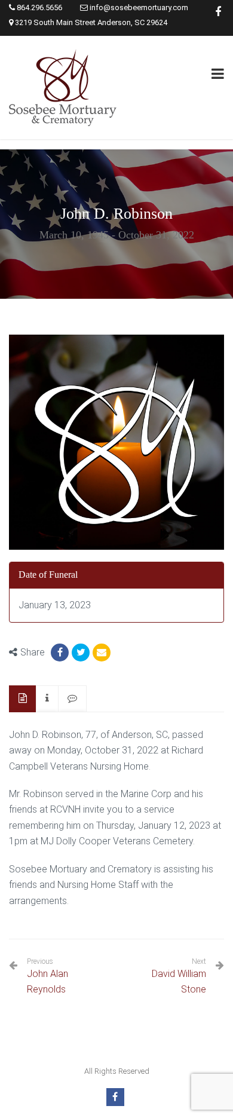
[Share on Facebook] (60, 652)
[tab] (22, 698)
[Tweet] (81, 652)
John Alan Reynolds (47, 976)
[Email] (102, 652)
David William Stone (179, 981)
